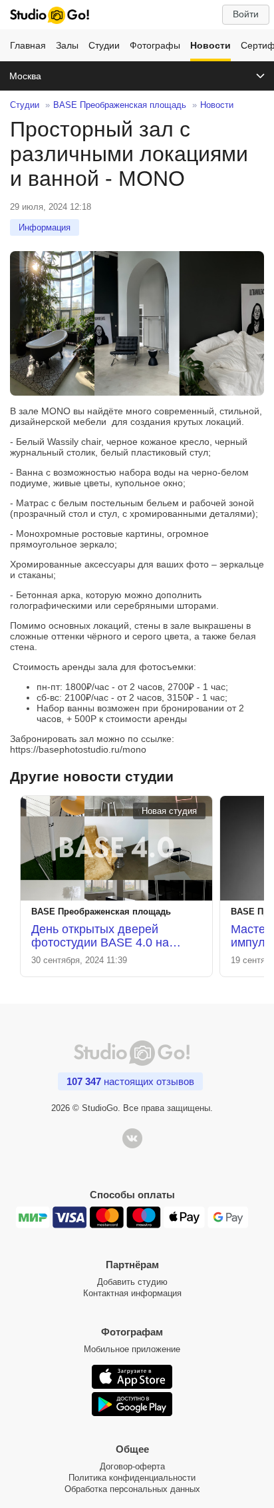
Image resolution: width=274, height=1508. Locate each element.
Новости (210, 45)
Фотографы (155, 45)
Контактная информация (132, 1293)
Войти (246, 14)
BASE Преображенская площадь (119, 105)
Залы (67, 45)
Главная (28, 45)
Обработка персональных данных (132, 1489)
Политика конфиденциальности (132, 1478)
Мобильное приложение (132, 1349)
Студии (104, 45)
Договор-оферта (132, 1466)
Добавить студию (132, 1282)
